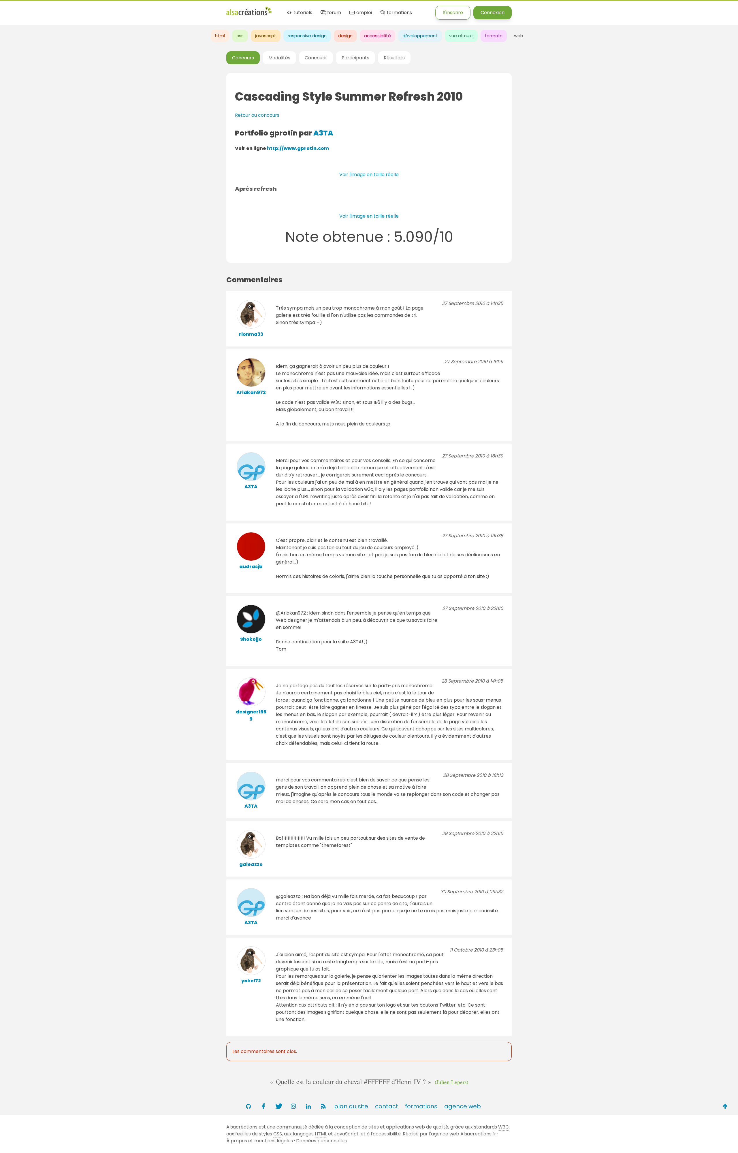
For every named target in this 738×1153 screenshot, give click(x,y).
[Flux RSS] (323, 1106)
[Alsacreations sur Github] (248, 1106)
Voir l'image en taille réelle (369, 174)
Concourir (316, 57)
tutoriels (302, 13)
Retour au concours (257, 115)
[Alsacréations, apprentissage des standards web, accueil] (249, 14)
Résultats (394, 57)
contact (386, 1106)
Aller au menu (15, 9)
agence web (462, 1106)
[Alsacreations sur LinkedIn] (308, 1106)
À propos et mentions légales (259, 1140)
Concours (243, 57)
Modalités (279, 57)
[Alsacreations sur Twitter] (278, 1106)
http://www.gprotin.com (298, 148)
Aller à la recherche (104, 9)
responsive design (307, 36)
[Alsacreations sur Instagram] (293, 1106)
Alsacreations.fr (478, 1134)
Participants (355, 57)
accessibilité (377, 36)
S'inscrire (453, 12)
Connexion (492, 12)
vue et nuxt (461, 36)
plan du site (351, 1106)
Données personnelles (321, 1140)
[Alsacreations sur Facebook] (263, 1106)
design (345, 36)
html (220, 36)
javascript (265, 36)
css (240, 36)
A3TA (323, 133)
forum (333, 13)
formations (399, 13)
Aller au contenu (56, 9)
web (518, 36)
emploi (363, 13)
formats (493, 36)
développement (420, 36)
